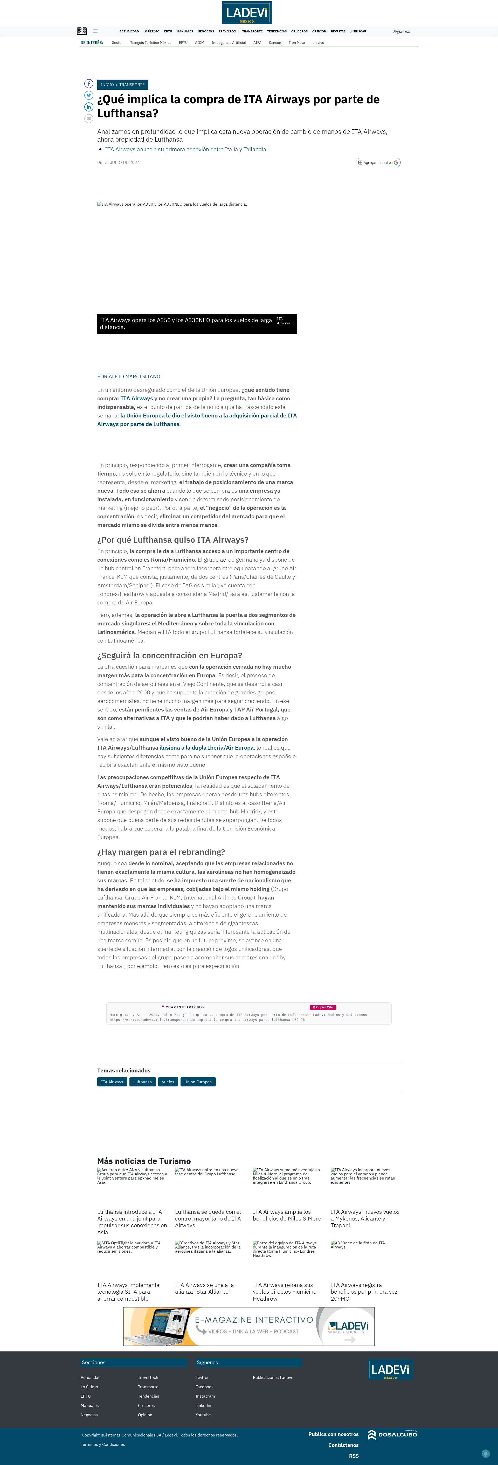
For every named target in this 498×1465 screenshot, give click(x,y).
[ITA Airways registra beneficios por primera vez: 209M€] (366, 1260)
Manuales (185, 31)
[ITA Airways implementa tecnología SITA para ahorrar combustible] (132, 1260)
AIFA (257, 42)
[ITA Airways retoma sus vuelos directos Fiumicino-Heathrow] (288, 1260)
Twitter (202, 1377)
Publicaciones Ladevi (272, 1377)
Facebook (204, 1386)
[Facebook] (88, 83)
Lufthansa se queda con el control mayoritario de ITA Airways (208, 1218)
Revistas (338, 31)
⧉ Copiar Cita (323, 1007)
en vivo (318, 42)
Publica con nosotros (333, 1434)
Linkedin (203, 1405)
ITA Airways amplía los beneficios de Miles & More (287, 1215)
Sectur (117, 42)
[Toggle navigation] (94, 31)
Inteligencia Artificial (229, 42)
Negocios (206, 31)
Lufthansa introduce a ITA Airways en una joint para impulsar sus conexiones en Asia (132, 1222)
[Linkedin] (88, 106)
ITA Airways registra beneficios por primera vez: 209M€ (365, 1291)
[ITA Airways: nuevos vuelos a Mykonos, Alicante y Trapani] (366, 1187)
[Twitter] (88, 95)
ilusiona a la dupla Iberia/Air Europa (206, 747)
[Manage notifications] (486, 1453)
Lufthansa (142, 1081)
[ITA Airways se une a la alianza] (210, 1260)
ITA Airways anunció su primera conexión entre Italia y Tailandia (185, 149)
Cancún (275, 42)
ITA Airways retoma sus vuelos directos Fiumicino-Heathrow (286, 1291)
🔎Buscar (358, 31)
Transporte (252, 31)
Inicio (107, 84)
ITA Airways (137, 398)
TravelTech (228, 31)
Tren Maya (297, 42)
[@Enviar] (88, 118)
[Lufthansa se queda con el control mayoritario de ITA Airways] (210, 1187)
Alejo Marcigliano (134, 376)
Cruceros (299, 31)
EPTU (168, 31)
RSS (354, 1455)
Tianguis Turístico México (150, 42)
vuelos (168, 1081)
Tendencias (277, 31)
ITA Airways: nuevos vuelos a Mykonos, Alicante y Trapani (365, 1218)
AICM (199, 42)
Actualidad (129, 31)
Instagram (205, 1396)
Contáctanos (343, 1444)
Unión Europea (198, 1081)
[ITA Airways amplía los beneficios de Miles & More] (288, 1187)
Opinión (319, 31)
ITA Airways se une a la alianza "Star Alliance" (204, 1288)
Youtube (203, 1414)
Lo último (151, 31)
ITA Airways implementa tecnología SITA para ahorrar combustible (128, 1291)
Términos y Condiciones (103, 1444)
